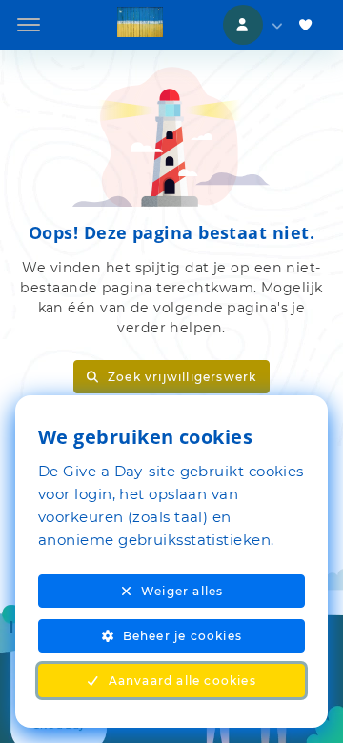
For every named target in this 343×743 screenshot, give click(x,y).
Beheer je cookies (182, 636)
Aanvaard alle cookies (182, 680)
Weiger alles (182, 591)
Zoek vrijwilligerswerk (182, 377)
